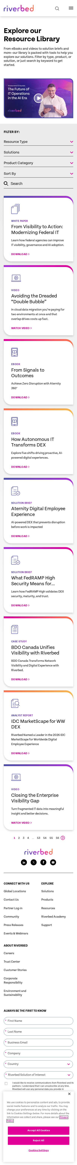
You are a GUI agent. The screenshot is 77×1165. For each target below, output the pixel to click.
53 (38, 838)
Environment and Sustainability (15, 993)
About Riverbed (16, 945)
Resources (48, 908)
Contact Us (11, 900)
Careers (9, 953)
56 (57, 838)
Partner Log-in (13, 908)
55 (51, 838)
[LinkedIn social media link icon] (24, 862)
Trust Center (12, 962)
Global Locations (15, 891)
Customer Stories (15, 970)
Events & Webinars (16, 933)
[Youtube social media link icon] (53, 862)
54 (45, 838)
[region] (38, 1126)
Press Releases (13, 925)
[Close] (69, 1094)
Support (46, 925)
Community (11, 917)
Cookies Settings (39, 1150)
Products (47, 900)
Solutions (47, 891)
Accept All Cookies (38, 1130)
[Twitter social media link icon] (34, 862)
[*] (38, 1027)
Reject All (38, 1140)
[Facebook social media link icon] (43, 862)
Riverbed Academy (53, 917)
